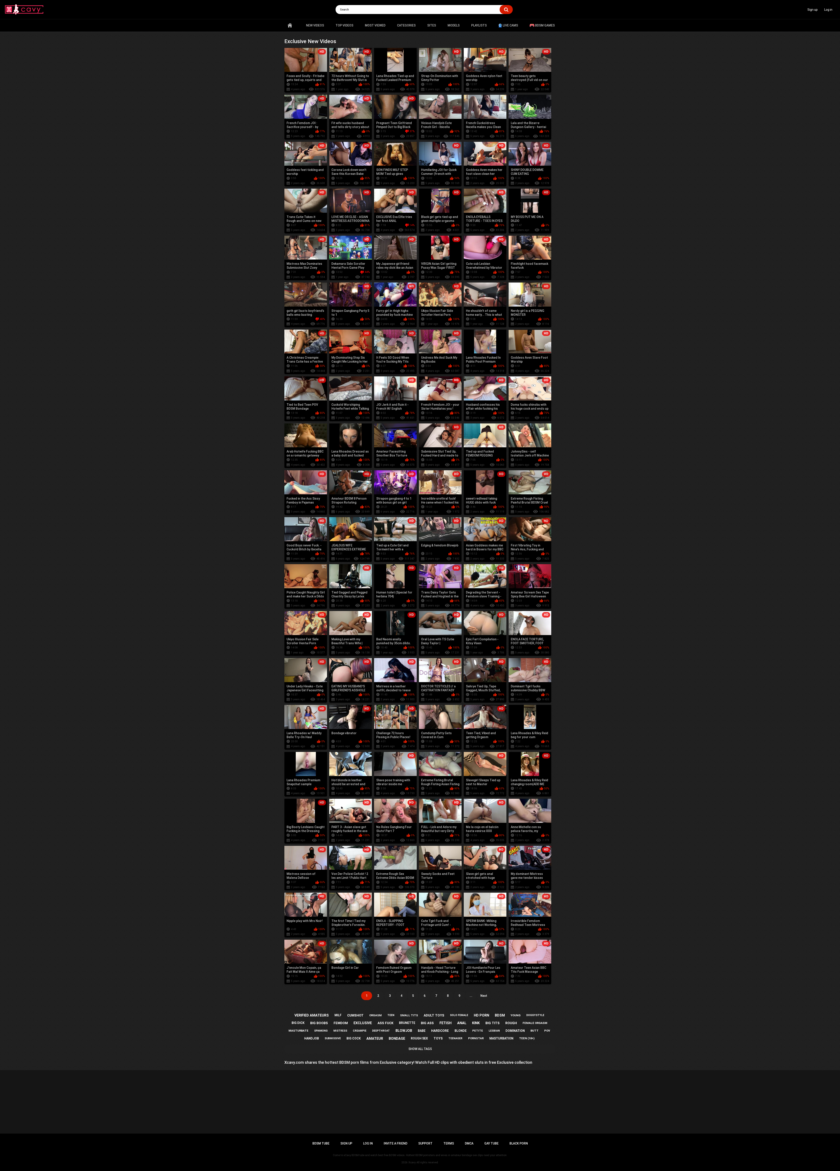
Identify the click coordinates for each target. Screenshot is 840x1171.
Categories (406, 25)
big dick (298, 1023)
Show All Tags (420, 1049)
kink (476, 1023)
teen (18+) (527, 1038)
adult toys (434, 1015)
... (471, 995)
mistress (340, 1030)
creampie (359, 1030)
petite (477, 1030)
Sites (431, 25)
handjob (311, 1038)
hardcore (440, 1031)
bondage (397, 1038)
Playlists (479, 25)
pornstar (476, 1038)
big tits (492, 1023)
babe (421, 1030)
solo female (459, 1015)
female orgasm (535, 1023)
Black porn (518, 1143)
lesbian (494, 1030)
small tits (409, 1015)
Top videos (344, 25)
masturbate (298, 1030)
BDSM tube (320, 1143)
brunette (407, 1023)
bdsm (500, 1015)
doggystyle (535, 1015)
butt (534, 1030)
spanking (321, 1030)
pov (547, 1030)
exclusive (363, 1023)
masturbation (501, 1038)
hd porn (481, 1015)
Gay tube (491, 1143)
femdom (341, 1023)
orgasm (375, 1015)
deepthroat (381, 1030)
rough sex (419, 1038)
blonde (461, 1030)
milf (337, 1015)
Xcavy (412, 1162)
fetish (445, 1023)
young (516, 1015)
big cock (353, 1038)
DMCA (469, 1143)
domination (515, 1030)
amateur (374, 1038)
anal (461, 1023)
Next (483, 995)
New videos (315, 25)
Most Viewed (375, 25)
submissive (333, 1038)
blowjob (404, 1031)
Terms (448, 1143)
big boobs (319, 1023)
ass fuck (385, 1023)
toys (438, 1038)
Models (454, 25)
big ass (427, 1023)
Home (289, 25)
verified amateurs (311, 1015)
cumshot (355, 1015)
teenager (455, 1038)
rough (511, 1023)
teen (390, 1015)
